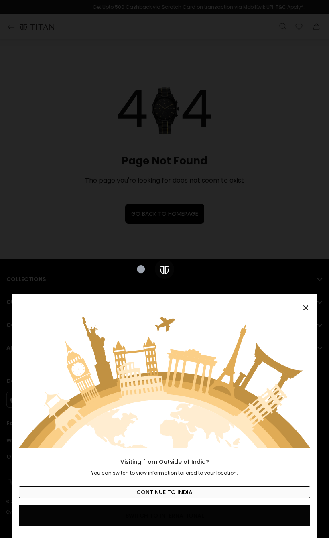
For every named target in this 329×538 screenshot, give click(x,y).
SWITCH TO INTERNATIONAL (165, 516)
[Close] (164, 303)
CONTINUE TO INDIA (164, 492)
